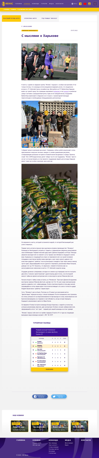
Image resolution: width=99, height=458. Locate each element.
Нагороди (52, 451)
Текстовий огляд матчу (11, 18)
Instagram (57, 91)
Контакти (60, 3)
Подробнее (49, 369)
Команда (35, 3)
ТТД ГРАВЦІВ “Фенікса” (49, 18)
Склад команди (53, 447)
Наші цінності (53, 445)
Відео (67, 445)
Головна (18, 3)
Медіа (51, 3)
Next (73, 61)
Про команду (53, 443)
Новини (27, 3)
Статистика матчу (30, 18)
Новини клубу (37, 443)
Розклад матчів (53, 449)
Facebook (66, 91)
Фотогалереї (69, 443)
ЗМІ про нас (36, 445)
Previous (25, 61)
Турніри (44, 3)
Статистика (52, 453)
